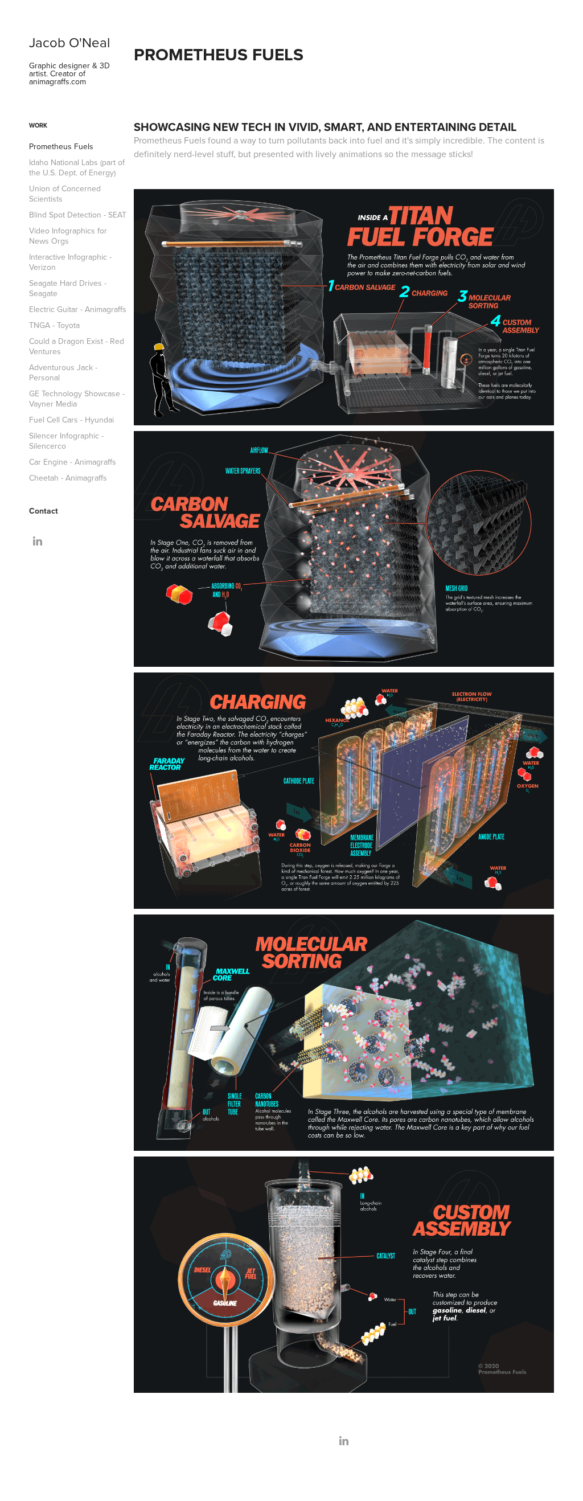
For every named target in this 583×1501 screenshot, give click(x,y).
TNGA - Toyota (54, 325)
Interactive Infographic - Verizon (70, 262)
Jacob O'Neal (69, 42)
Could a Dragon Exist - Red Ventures (76, 346)
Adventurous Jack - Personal (63, 372)
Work (38, 125)
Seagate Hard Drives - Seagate (67, 288)
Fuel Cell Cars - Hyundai (71, 419)
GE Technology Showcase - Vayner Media (77, 398)
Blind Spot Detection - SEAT (77, 214)
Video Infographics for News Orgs (68, 236)
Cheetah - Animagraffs (68, 477)
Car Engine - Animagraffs (72, 461)
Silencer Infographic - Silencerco (66, 441)
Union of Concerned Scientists (65, 193)
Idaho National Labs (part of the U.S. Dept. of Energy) (77, 167)
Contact (43, 510)
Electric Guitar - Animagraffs (77, 309)
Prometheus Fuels (61, 146)
